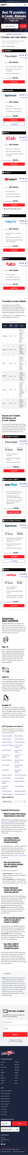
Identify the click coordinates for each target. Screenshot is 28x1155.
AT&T (2, 1064)
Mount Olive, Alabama (20, 775)
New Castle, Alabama (7, 794)
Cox (1, 1070)
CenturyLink (3, 1067)
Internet (14, 34)
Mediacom (17, 1062)
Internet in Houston (5, 1098)
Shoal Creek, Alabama (7, 745)
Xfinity (16, 1083)
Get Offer (19, 209)
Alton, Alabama (19, 736)
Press (2, 1141)
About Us (3, 1137)
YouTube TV (4, 376)
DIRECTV (4, 389)
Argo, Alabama (6, 765)
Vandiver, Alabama (7, 742)
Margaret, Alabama (7, 760)
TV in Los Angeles (5, 1104)
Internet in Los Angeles (6, 1090)
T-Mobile (17, 1075)
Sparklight (5, 336)
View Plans (17, 82)
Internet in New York (5, 1093)
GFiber (2, 1083)
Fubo (4, 403)
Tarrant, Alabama (6, 778)
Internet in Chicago (5, 1101)
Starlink (16, 1072)
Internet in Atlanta (5, 1096)
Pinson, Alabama (19, 778)
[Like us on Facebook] (2, 1144)
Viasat (16, 1080)
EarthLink (3, 1078)
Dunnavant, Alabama (7, 736)
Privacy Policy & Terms (6, 1151)
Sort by (3, 46)
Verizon (16, 1078)
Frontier (3, 1080)
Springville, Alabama (20, 794)
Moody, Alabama (19, 739)
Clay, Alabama (5, 770)
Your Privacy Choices (20, 1151)
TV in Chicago (4, 1114)
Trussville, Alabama (20, 742)
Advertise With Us (5, 1139)
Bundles (19, 34)
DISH (4, 363)
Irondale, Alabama (7, 739)
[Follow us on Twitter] (4, 1144)
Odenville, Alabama (20, 781)
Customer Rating (24, 57)
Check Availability (14, 512)
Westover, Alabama (7, 775)
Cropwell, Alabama (7, 791)
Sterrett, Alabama (6, 750)
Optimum (17, 1064)
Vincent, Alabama (19, 786)
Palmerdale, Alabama (20, 791)
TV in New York (4, 1106)
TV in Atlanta (4, 1109)
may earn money (10, 1)
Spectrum (5, 349)
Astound (3, 1062)
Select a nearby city (8, 797)
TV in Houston (4, 1112)
